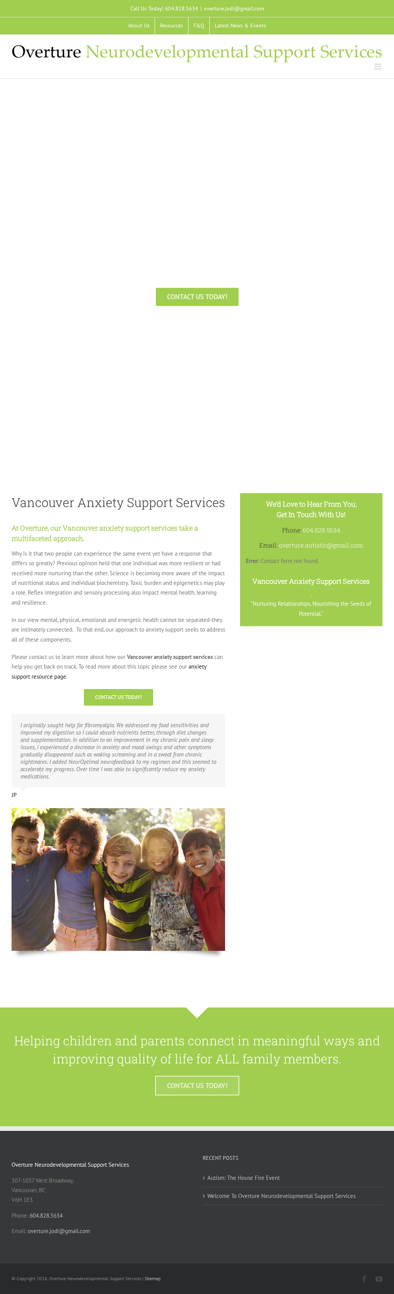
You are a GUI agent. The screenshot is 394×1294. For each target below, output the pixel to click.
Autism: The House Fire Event (243, 1177)
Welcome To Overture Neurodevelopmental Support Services (281, 1196)
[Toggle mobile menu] (378, 66)
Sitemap (152, 1278)
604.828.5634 (46, 1215)
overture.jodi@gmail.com (234, 8)
